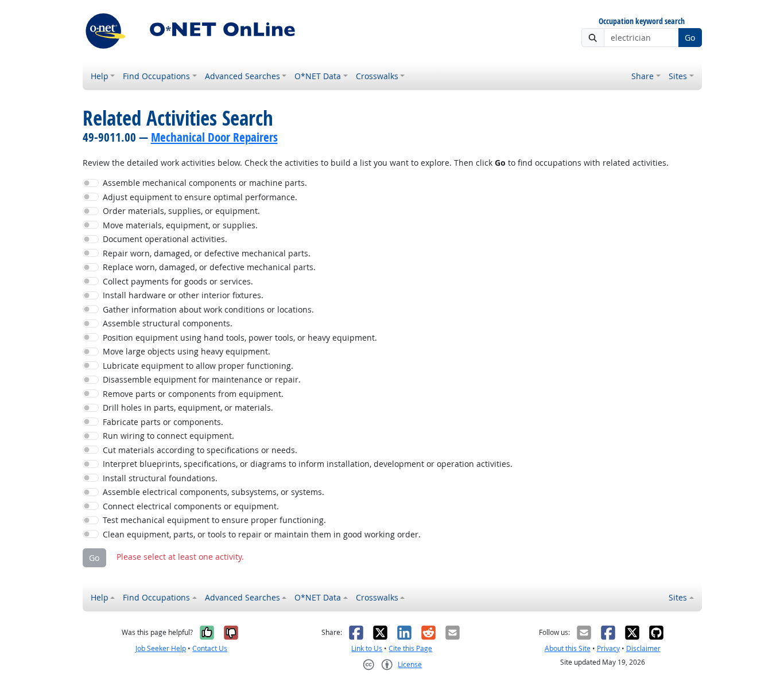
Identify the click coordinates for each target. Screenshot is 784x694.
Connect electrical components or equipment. (191, 506)
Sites (678, 76)
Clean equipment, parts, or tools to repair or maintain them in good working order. (262, 534)
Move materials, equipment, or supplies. (180, 225)
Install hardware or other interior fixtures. (183, 295)
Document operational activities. (165, 238)
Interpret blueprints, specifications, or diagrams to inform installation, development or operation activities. (308, 463)
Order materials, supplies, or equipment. (181, 210)
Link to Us (366, 648)
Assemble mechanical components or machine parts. (205, 182)
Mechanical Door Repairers (214, 137)
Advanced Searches (242, 76)
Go (690, 37)
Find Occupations (156, 76)
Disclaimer (643, 648)
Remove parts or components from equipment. (193, 393)
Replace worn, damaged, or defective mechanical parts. (209, 267)
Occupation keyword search (642, 21)
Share (642, 76)
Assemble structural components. (167, 323)
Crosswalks (377, 76)
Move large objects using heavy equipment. (186, 351)
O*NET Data (317, 76)
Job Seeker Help (160, 648)
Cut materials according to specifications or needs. (200, 450)
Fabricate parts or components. (163, 421)
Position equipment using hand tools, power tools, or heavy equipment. (240, 337)
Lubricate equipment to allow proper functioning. (198, 365)
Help (99, 76)
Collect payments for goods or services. (178, 281)
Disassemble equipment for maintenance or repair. (202, 379)
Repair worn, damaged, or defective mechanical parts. (207, 253)
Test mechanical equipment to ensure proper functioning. (214, 519)
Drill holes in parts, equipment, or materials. (188, 407)
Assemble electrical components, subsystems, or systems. (213, 491)
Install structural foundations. (160, 478)
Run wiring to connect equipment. (168, 435)
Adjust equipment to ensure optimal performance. (200, 197)
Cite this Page (410, 648)
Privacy (608, 648)
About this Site (568, 648)
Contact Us (209, 648)
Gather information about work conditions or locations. (208, 309)
